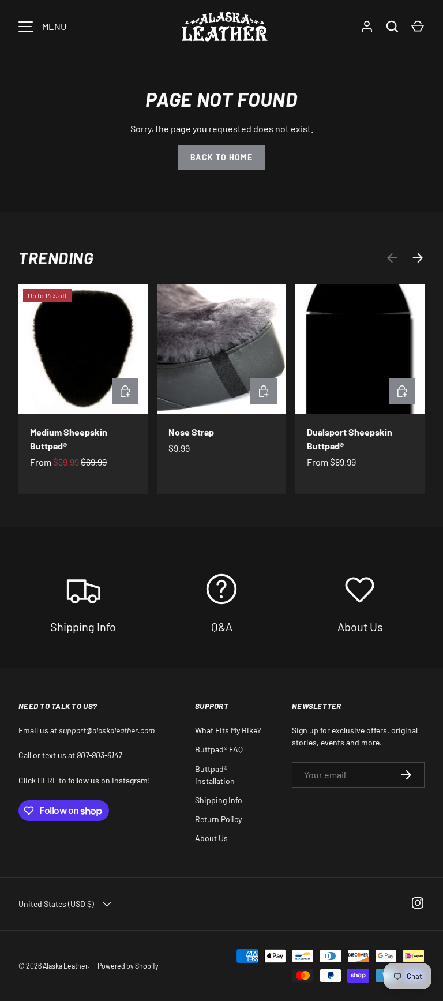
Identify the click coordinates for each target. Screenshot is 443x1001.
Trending (55, 258)
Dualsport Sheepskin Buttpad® (349, 438)
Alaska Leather (65, 966)
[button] (417, 26)
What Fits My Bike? (228, 730)
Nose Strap (191, 431)
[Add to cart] (263, 391)
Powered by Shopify (128, 966)
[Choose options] (125, 391)
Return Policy (218, 819)
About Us (211, 838)
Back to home (221, 157)
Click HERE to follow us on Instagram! (84, 780)
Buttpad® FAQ (219, 749)
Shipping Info (218, 800)
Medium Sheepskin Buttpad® (68, 438)
